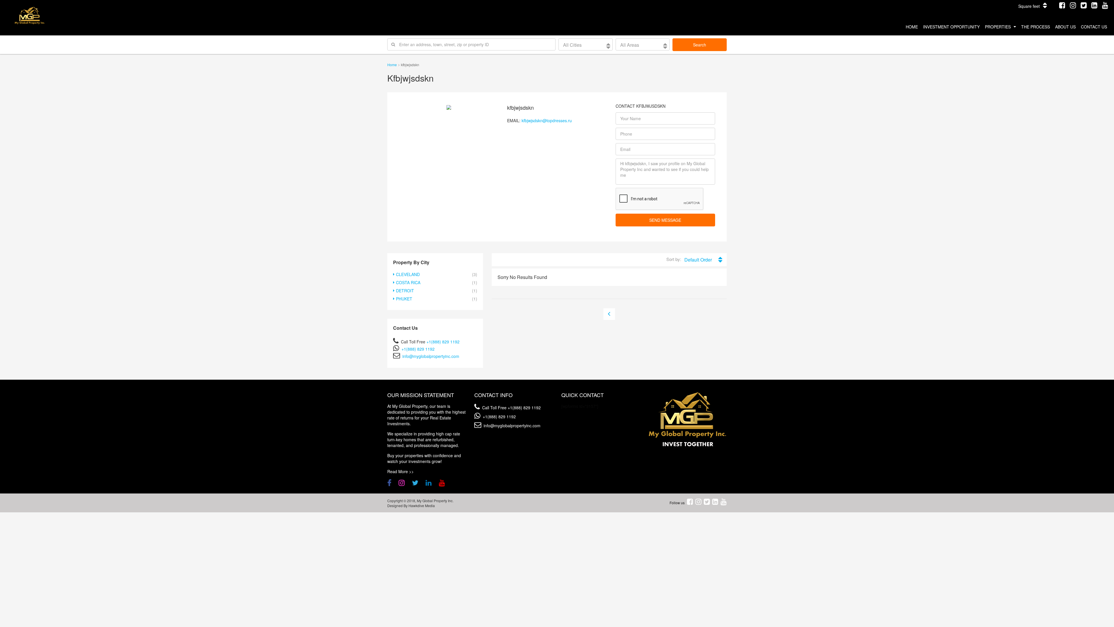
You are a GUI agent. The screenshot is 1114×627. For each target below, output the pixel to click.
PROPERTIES (998, 27)
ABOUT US (1065, 27)
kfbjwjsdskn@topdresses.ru (547, 120)
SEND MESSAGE (665, 220)
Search (699, 45)
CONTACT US (1094, 27)
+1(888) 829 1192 (443, 342)
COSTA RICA (408, 282)
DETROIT (405, 290)
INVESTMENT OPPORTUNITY (951, 27)
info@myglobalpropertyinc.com (430, 356)
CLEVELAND (408, 274)
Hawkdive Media (421, 505)
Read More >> (400, 471)
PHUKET (404, 299)
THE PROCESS (1035, 27)
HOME (912, 27)
